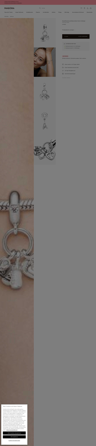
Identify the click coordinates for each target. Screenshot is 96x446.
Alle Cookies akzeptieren (14, 433)
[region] (14, 424)
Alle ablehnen (14, 436)
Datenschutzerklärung (11, 430)
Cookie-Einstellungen (14, 440)
